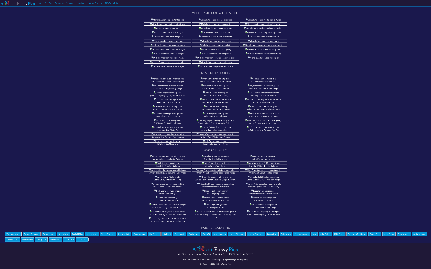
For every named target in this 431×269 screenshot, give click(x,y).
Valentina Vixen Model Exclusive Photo (263, 109)
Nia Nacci (167, 234)
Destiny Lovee (49, 234)
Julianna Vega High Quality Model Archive (167, 95)
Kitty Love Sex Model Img (167, 144)
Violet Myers (55, 239)
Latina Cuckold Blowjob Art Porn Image (263, 180)
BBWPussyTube (111, 3)
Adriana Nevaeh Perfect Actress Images (167, 81)
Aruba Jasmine (419, 234)
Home (40, 3)
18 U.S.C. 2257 (247, 254)
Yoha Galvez (325, 234)
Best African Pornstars (64, 3)
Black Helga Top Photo (215, 193)
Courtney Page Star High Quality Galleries (215, 123)
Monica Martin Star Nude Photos (215, 102)
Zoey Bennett (403, 234)
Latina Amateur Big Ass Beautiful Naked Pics (167, 214)
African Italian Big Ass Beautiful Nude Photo (167, 173)
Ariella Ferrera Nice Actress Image (263, 123)
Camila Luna (194, 234)
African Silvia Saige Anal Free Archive (167, 207)
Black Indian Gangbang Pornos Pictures (263, 214)
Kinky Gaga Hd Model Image (215, 116)
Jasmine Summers (255, 234)
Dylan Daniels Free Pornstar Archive (215, 81)
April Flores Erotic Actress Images (215, 109)
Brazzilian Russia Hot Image (215, 159)
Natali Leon (82, 239)
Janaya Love (272, 234)
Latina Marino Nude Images (263, 159)
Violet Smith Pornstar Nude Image (263, 116)
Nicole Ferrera (220, 234)
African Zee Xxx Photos (263, 200)
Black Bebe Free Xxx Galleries (167, 166)
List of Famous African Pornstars (89, 3)
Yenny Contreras (302, 234)
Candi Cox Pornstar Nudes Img (216, 95)
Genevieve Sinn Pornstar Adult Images (167, 137)
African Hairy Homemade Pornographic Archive (215, 180)
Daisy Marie (180, 234)
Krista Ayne (63, 234)
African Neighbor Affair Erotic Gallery (263, 186)
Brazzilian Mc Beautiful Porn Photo (263, 193)
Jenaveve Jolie (124, 234)
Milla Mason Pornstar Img (263, 102)
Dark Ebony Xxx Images (167, 193)
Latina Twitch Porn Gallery (216, 166)
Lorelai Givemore (237, 234)
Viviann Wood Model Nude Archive (215, 137)
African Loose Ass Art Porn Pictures (168, 186)
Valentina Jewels (13, 234)
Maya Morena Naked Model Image (263, 88)
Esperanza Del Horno (357, 234)
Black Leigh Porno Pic (215, 207)
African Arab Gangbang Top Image (263, 173)
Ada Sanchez (92, 234)
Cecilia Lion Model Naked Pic (263, 81)
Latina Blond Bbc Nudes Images (263, 207)
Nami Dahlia (27, 239)
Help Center (223, 254)
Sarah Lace (69, 239)
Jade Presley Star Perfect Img (215, 144)
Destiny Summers (31, 234)
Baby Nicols (286, 234)
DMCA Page (235, 254)
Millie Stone (339, 234)
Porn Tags (49, 3)
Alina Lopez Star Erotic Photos (263, 95)
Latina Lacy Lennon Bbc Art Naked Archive (167, 221)
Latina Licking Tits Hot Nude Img (167, 180)
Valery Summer (107, 234)
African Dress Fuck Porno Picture (215, 200)
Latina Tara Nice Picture (168, 200)
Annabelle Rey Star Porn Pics (167, 116)
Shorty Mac (41, 239)
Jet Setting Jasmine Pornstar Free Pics (263, 130)
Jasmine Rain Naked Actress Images (215, 130)
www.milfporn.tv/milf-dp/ (206, 254)
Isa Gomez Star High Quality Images (168, 88)
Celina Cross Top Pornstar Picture (167, 109)
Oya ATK (206, 234)
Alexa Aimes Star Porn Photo (167, 102)
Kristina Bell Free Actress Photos (215, 88)
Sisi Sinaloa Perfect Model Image (167, 123)
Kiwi (314, 234)
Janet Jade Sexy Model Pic (167, 130)
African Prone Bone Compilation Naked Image (215, 173)
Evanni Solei (375, 234)
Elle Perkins (154, 234)
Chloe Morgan (139, 234)
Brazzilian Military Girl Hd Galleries (263, 166)
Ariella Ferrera (12, 239)
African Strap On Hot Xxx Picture (215, 186)
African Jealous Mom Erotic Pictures (168, 159)
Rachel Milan (77, 234)
